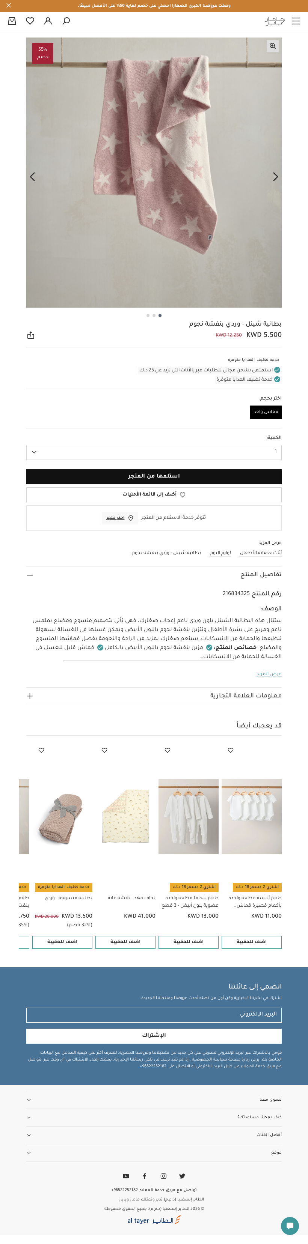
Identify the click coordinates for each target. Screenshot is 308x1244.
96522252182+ (153, 1066)
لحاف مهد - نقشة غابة (132, 898)
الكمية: (274, 438)
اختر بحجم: (270, 398)
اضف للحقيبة (252, 942)
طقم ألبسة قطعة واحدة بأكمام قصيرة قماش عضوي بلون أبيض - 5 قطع (253, 903)
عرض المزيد (269, 674)
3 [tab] (147, 315)
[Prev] (276, 177)
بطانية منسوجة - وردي (68, 898)
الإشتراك (154, 1036)
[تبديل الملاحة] (295, 21)
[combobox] (154, 452)
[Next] (32, 177)
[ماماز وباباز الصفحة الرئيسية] (275, 21)
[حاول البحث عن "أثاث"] (66, 21)
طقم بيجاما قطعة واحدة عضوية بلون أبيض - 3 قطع (190, 902)
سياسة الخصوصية (209, 1060)
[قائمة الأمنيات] (231, 751)
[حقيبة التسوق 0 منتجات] (12, 22)
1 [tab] (160, 315)
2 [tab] (154, 315)
